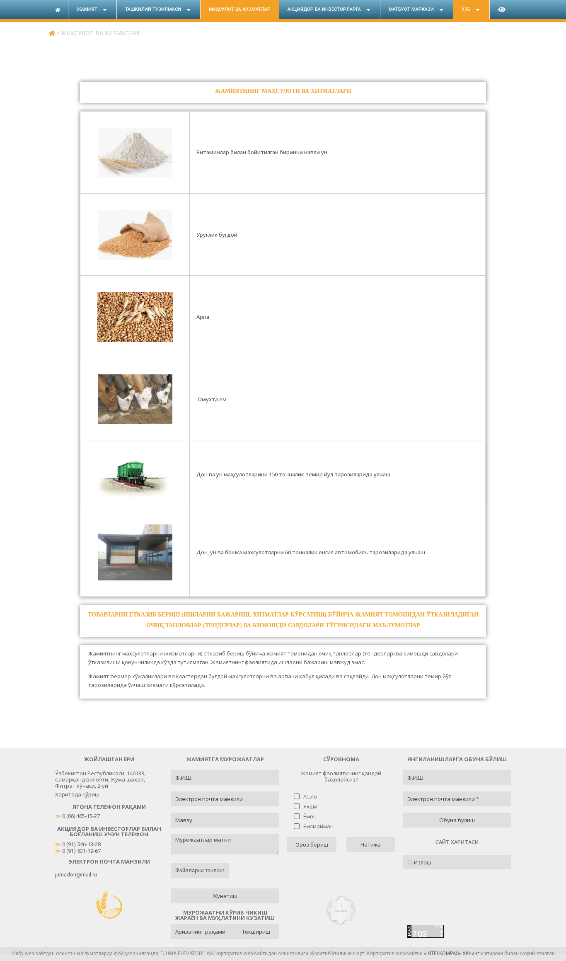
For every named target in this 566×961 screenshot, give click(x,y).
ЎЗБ (466, 9)
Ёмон (310, 816)
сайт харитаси (457, 842)
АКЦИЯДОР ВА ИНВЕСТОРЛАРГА (324, 9)
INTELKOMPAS (442, 953)
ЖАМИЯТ (87, 9)
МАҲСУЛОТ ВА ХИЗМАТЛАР (240, 9)
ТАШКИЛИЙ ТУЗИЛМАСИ (153, 9)
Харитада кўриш (77, 794)
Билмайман (318, 826)
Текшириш (256, 931)
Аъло (310, 796)
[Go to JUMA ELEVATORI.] (52, 33)
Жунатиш (225, 896)
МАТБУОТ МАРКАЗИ (411, 9)
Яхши (310, 806)
